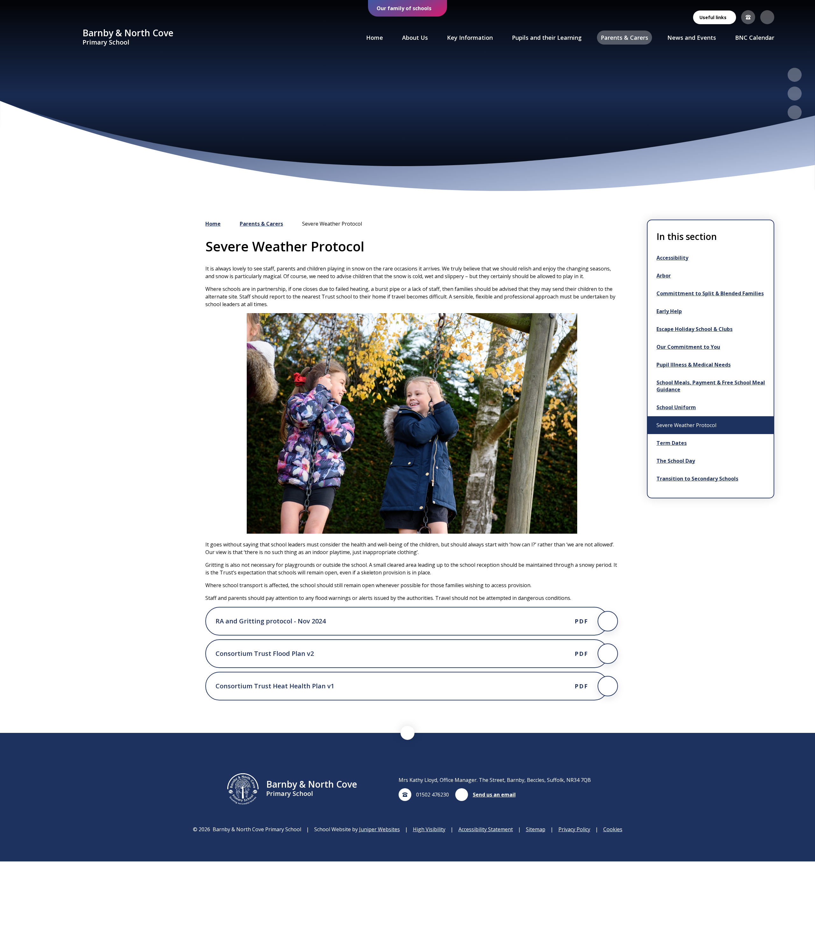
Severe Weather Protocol (332, 223)
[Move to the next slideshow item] (795, 94)
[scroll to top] (407, 733)
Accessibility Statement (485, 829)
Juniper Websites (379, 829)
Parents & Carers (261, 223)
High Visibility (429, 829)
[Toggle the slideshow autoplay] (795, 112)
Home (213, 223)
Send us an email (494, 794)
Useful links (712, 17)
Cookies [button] (612, 829)
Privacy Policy (574, 829)
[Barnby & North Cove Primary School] (59, 37)
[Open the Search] (767, 17)
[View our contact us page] (748, 17)
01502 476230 (432, 794)
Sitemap (535, 829)
